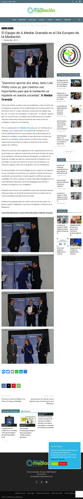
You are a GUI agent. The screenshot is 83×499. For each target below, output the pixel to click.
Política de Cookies (56, 493)
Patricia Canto (8, 40)
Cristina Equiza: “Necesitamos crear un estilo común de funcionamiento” (62, 125)
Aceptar (54, 464)
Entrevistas (22, 20)
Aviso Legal (30, 493)
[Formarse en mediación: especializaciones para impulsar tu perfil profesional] (76, 168)
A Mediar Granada (27, 128)
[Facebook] (72, 1)
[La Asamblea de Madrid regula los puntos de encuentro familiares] (76, 109)
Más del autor (25, 411)
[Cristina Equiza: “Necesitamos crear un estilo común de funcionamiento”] (76, 124)
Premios (58, 20)
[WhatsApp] (18, 386)
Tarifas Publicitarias (70, 493)
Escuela (41, 20)
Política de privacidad (42, 493)
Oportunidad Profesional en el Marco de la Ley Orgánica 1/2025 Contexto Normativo (27, 433)
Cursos (49, 20)
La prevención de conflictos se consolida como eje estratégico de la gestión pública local (9, 433)
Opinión (11, 28)
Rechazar (62, 464)
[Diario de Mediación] (41, 10)
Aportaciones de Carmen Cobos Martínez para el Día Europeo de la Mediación (42, 401)
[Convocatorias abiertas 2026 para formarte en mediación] (76, 183)
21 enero (9, 25)
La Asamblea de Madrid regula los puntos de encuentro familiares (62, 110)
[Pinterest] (13, 386)
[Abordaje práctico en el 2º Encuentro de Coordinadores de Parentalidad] (76, 83)
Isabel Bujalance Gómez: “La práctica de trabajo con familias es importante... (63, 140)
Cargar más (68, 151)
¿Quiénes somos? (20, 493)
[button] (78, 20)
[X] (76, 1)
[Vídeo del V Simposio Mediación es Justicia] (62, 242)
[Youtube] (79, 1)
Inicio (14, 20)
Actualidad (32, 20)
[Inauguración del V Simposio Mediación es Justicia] (76, 242)
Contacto (67, 20)
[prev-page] (3, 441)
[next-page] (6, 441)
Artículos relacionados (10, 411)
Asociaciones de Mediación (6, 425)
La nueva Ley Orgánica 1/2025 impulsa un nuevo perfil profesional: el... (62, 197)
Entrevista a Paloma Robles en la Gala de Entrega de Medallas (13, 400)
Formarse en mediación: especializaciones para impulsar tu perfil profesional (62, 169)
